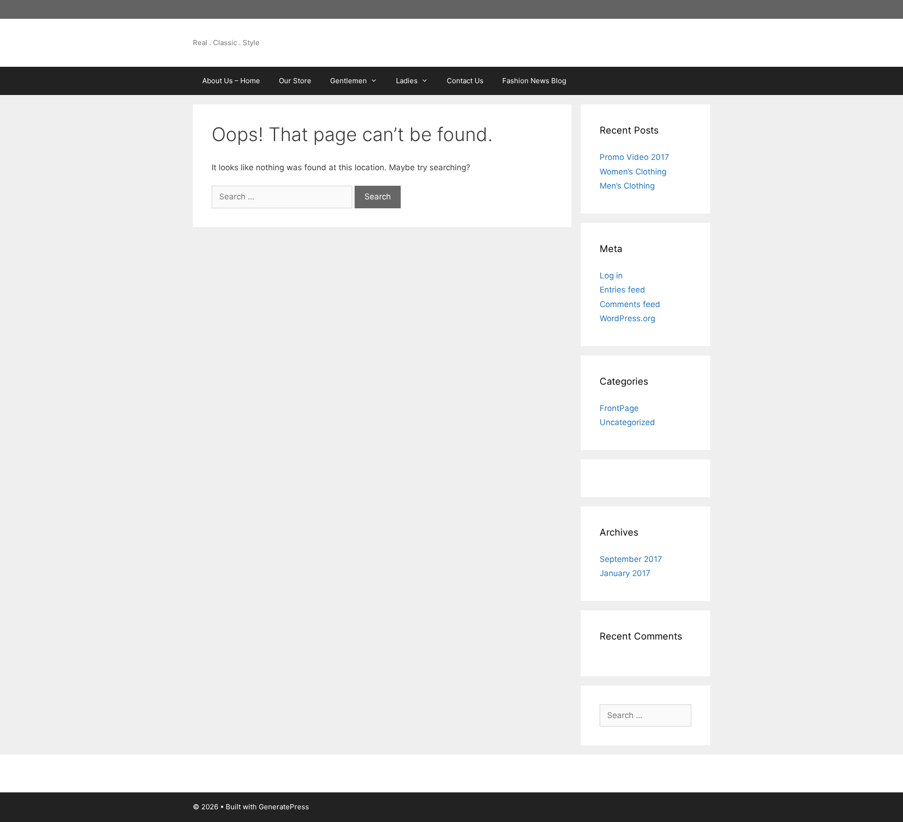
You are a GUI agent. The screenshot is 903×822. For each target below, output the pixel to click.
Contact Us (465, 80)
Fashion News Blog (534, 80)
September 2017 (631, 559)
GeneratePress (284, 806)
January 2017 (625, 573)
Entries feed (622, 289)
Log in (611, 275)
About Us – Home (231, 80)
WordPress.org (627, 318)
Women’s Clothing (633, 171)
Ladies (407, 80)
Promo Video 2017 (634, 157)
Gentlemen (348, 80)
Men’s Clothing (627, 185)
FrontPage (619, 408)
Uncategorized (627, 422)
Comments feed (630, 304)
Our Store (295, 80)
